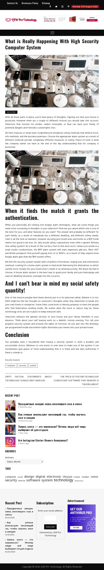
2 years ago (23, 443)
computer (11, 365)
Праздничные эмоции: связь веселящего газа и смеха (50, 404)
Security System (12, 360)
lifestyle (67, 476)
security (22, 365)
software (33, 480)
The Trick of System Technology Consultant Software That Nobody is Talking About (76, 380)
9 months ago (25, 407)
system (33, 365)
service (21, 480)
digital (40, 476)
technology (63, 479)
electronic (54, 476)
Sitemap (46, 3)
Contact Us (12, 3)
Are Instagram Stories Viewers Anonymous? (43, 440)
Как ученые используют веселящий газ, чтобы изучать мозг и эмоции (52, 416)
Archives (9, 457)
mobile (77, 477)
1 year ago (23, 433)
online (94, 476)
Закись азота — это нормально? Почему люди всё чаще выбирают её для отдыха (52, 428)
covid (20, 477)
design (29, 476)
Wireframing (79, 481)
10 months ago (25, 421)
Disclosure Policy (30, 3)
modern (85, 477)
